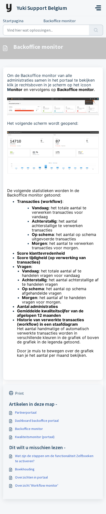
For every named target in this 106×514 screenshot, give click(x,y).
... (33, 20)
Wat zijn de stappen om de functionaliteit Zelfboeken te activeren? (54, 458)
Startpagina (13, 20)
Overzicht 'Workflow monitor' (36, 485)
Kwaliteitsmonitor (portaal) (34, 437)
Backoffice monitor (29, 428)
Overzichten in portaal (31, 477)
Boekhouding (25, 469)
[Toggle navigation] (98, 7)
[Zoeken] (96, 30)
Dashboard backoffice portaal (37, 420)
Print (19, 393)
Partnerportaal (25, 412)
